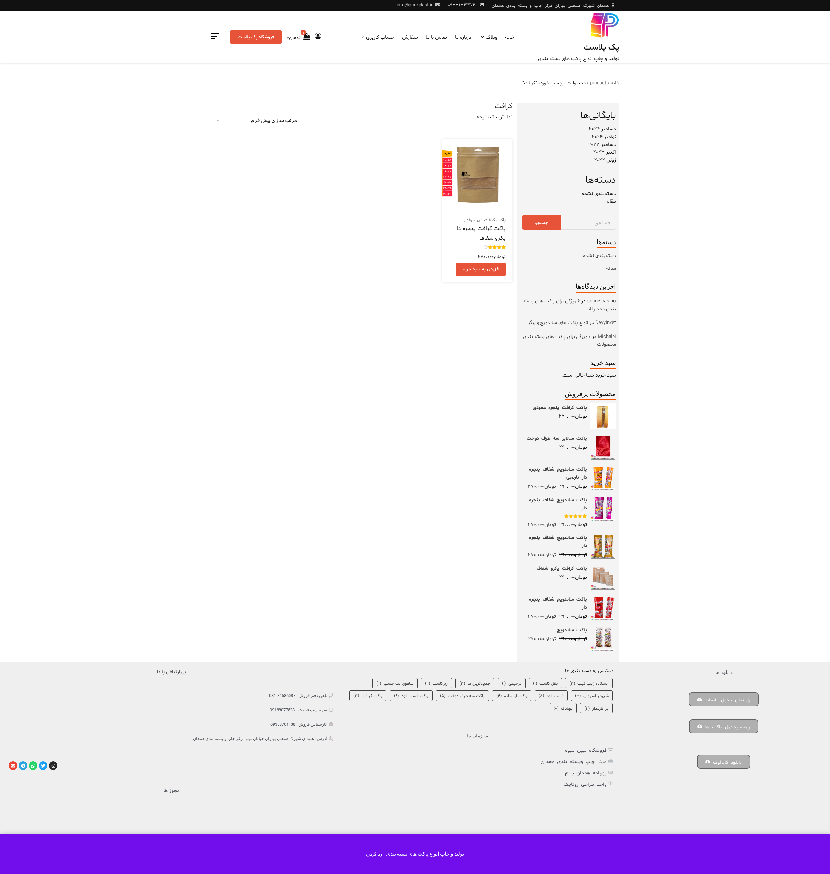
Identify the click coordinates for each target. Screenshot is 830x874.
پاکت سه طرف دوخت (462, 696)
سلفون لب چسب (394, 684)
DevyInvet (605, 322)
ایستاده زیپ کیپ (589, 684)
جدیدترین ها (474, 684)
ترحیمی (511, 684)
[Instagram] (53, 765)
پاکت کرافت (495, 220)
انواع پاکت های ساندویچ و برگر (558, 322)
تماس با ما (436, 37)
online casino (601, 301)
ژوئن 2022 (605, 160)
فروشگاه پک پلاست (256, 37)
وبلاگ (491, 37)
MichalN (607, 336)
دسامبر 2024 (602, 129)
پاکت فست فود (411, 696)
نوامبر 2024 (604, 136)
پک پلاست (601, 47)
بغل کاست (545, 684)
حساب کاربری (380, 37)
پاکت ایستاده (511, 696)
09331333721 (462, 5)
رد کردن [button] (374, 854)
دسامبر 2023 (602, 144)
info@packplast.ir (415, 5)
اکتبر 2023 (604, 152)
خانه (509, 37)
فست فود (551, 696)
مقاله (610, 201)
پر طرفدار (472, 220)
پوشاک (563, 709)
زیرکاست (436, 684)
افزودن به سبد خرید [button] (480, 269)
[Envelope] (13, 765)
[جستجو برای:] (588, 222)
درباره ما (463, 37)
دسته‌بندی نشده (599, 193)
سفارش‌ (410, 37)
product (598, 83)
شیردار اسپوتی (592, 696)
